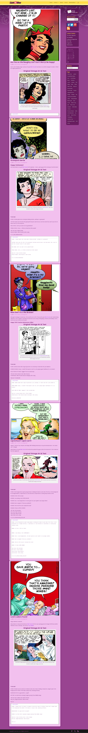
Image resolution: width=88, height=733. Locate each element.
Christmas (72, 80)
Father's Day (69, 86)
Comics (55, 2)
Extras (66, 2)
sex (75, 113)
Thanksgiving (69, 117)
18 (68, 57)
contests (72, 82)
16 (73, 55)
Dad (76, 82)
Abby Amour (69, 74)
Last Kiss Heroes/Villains (71, 96)
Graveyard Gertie (18, 160)
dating (68, 84)
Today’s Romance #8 (43, 355)
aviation (74, 74)
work (77, 121)
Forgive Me (69, 42)
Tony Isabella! (31, 625)
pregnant (69, 106)
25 (68, 58)
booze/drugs (73, 78)
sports (68, 115)
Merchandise (72, 2)
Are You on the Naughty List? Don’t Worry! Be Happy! (33, 62)
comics (68, 82)
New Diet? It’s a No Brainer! (22, 312)
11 (68, 55)
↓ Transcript (15, 113)
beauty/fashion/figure (71, 76)
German (74, 90)
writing (68, 123)
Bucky (68, 80)
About (61, 2)
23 (73, 57)
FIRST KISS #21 (45, 207)
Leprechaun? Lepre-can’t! (21, 441)
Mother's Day (73, 102)
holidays (72, 94)
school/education (70, 113)
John (13, 64)
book (68, 78)
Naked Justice (70, 44)
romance (69, 108)
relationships (74, 106)
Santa (76, 111)
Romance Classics (70, 111)
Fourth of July (69, 90)
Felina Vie (75, 86)
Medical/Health (74, 98)
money (68, 102)
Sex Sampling (69, 37)
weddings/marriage (71, 121)
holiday (68, 94)
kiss (76, 94)
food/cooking (69, 88)
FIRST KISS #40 (39, 662)
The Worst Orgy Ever (71, 35)
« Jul (68, 61)
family (76, 84)
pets (68, 104)
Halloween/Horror (70, 92)
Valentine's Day (70, 119)
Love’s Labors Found (19, 617)
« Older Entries (12, 727)
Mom (74, 100)
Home (51, 2)
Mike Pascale (25, 167)
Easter (72, 84)
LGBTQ (68, 98)
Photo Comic (72, 104)
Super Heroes (73, 115)
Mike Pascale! (33, 66)
